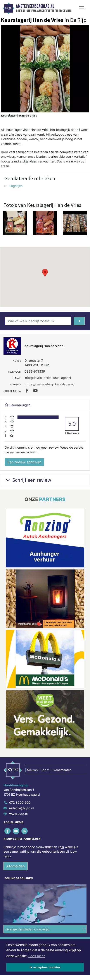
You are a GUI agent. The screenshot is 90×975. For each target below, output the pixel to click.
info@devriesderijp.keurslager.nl (47, 378)
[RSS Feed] (25, 831)
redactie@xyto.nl (21, 808)
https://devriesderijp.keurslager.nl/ (49, 384)
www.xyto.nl (18, 814)
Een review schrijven (24, 462)
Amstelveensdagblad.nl (35, 6)
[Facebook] (7, 831)
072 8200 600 (19, 802)
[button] (45, 273)
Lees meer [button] (36, 956)
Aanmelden (15, 866)
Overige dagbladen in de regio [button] (27, 929)
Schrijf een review (31, 480)
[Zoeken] (79, 321)
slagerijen (15, 186)
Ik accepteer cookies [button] (45, 967)
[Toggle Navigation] (81, 8)
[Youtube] (16, 831)
